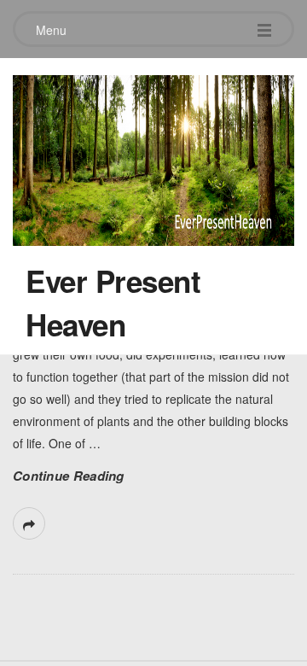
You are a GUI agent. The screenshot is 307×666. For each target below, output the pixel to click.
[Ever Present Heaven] (153, 156)
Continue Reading (69, 476)
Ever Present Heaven (113, 303)
